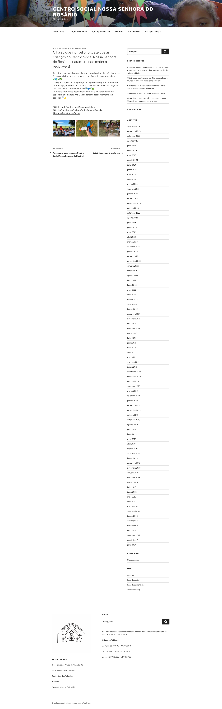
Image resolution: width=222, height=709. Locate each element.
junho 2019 (132, 434)
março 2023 (132, 242)
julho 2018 (131, 487)
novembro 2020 (134, 376)
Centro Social (80, 49)
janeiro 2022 (132, 309)
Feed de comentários (136, 585)
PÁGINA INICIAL (60, 32)
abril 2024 (131, 179)
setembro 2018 (133, 477)
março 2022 (132, 299)
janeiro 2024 (132, 194)
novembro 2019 (134, 410)
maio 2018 (131, 497)
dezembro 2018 (133, 463)
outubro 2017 (132, 530)
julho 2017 (131, 545)
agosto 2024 (132, 160)
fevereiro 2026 (133, 126)
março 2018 (132, 506)
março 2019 (132, 449)
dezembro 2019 (133, 405)
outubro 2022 (132, 266)
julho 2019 (131, 429)
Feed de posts (133, 580)
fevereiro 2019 (133, 453)
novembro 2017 (133, 526)
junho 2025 (132, 150)
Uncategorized (133, 560)
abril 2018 (131, 501)
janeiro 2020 (132, 400)
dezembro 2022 (133, 256)
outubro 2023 (133, 208)
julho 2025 (131, 145)
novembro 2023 (134, 203)
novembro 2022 (134, 261)
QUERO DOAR (134, 32)
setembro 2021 (133, 328)
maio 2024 (131, 174)
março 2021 (132, 357)
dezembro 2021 (133, 314)
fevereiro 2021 (133, 362)
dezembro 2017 (133, 521)
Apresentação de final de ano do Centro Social (146, 93)
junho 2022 (132, 285)
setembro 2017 (133, 535)
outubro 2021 (132, 323)
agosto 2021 (132, 333)
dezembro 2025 (134, 131)
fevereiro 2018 (133, 511)
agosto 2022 (132, 275)
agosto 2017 (132, 540)
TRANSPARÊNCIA (153, 32)
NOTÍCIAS (119, 32)
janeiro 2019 (132, 458)
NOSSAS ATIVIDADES (100, 32)
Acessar (130, 575)
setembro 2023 (133, 213)
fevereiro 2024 (133, 189)
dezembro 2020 (134, 372)
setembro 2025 (133, 136)
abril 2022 (131, 295)
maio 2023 (131, 232)
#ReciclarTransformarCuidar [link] (66, 113)
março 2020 (132, 391)
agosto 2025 (132, 141)
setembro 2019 (133, 420)
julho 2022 (131, 280)
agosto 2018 (132, 482)
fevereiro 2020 (133, 396)
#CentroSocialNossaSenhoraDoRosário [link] (72, 110)
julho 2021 (131, 338)
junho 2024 (132, 170)
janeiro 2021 (132, 367)
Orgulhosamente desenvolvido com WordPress (71, 703)
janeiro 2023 (132, 251)
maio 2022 (131, 290)
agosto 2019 (132, 425)
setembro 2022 (133, 271)
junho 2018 (132, 492)
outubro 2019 (132, 415)
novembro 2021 (133, 319)
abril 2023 (131, 237)
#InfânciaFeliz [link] (98, 110)
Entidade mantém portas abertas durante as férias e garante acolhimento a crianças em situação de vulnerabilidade (148, 70)
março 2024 (132, 184)
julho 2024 (131, 165)
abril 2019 (131, 444)
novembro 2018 (134, 468)
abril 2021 (131, 352)
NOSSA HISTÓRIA (79, 32)
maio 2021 (131, 347)
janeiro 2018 (132, 516)
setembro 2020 (133, 386)
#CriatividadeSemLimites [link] (65, 107)
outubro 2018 (132, 473)
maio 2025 (131, 155)
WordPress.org (133, 589)
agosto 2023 (132, 218)
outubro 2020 (133, 381)
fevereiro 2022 (133, 304)
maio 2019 (131, 439)
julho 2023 (131, 222)
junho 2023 (132, 227)
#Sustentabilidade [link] (86, 107)
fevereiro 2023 (133, 246)
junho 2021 (131, 343)
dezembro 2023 (134, 198)
